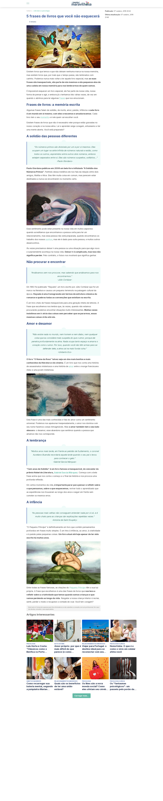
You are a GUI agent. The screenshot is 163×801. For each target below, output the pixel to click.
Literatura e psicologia (42, 11)
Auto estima (59, 644)
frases (62, 98)
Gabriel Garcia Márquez (66, 472)
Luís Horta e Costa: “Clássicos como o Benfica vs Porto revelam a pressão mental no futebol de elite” (38, 649)
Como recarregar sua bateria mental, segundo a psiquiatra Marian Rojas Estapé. (40, 686)
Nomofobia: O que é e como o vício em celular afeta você (122, 649)
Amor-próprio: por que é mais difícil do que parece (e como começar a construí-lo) (67, 649)
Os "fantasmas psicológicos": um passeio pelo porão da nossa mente (122, 686)
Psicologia (31, 644)
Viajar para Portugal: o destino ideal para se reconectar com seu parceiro (94, 649)
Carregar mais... (81, 696)
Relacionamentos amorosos (93, 644)
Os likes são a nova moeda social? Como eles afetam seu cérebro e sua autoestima (95, 686)
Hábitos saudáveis (34, 681)
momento (44, 117)
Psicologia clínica (117, 644)
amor (71, 366)
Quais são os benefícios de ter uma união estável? (67, 686)
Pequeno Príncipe (77, 587)
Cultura (29, 11)
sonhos (49, 239)
